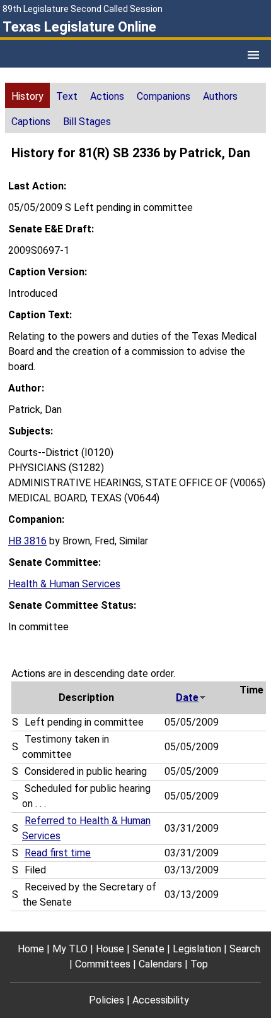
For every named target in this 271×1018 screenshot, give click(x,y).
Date (187, 698)
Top (199, 964)
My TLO (70, 949)
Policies (106, 1000)
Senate (148, 949)
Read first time (58, 853)
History (27, 96)
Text (67, 96)
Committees (102, 964)
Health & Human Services (64, 584)
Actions (107, 96)
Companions (163, 96)
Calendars (160, 964)
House (110, 949)
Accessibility (160, 1000)
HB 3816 (27, 541)
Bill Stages (87, 122)
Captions (30, 122)
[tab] (27, 95)
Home (31, 949)
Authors (220, 96)
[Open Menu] (253, 55)
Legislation (197, 949)
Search (244, 949)
